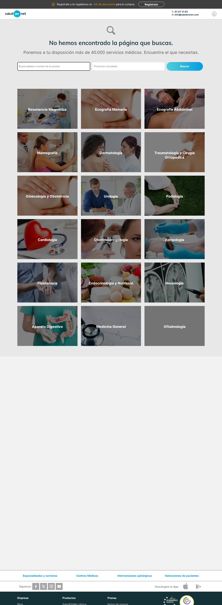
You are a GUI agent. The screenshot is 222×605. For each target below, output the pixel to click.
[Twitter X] (43, 586)
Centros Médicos (87, 575)
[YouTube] (59, 586)
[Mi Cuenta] (214, 14)
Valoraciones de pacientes (182, 575)
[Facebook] (35, 586)
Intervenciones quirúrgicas (134, 575)
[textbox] (53, 66)
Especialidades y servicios (40, 575)
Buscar (184, 66)
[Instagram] (51, 586)
